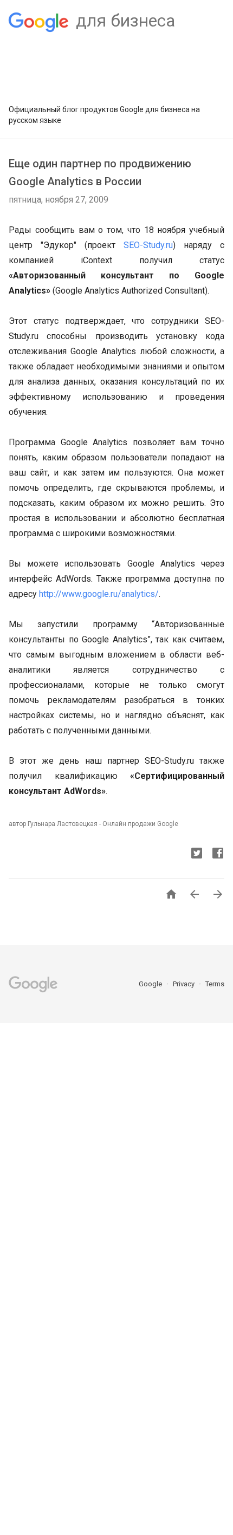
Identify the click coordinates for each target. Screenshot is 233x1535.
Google (151, 984)
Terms (214, 984)
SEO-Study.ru (148, 245)
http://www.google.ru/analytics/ (99, 594)
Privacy (184, 984)
